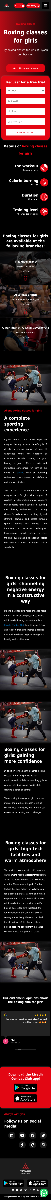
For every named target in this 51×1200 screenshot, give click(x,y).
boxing (20, 473)
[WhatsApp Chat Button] (44, 1193)
